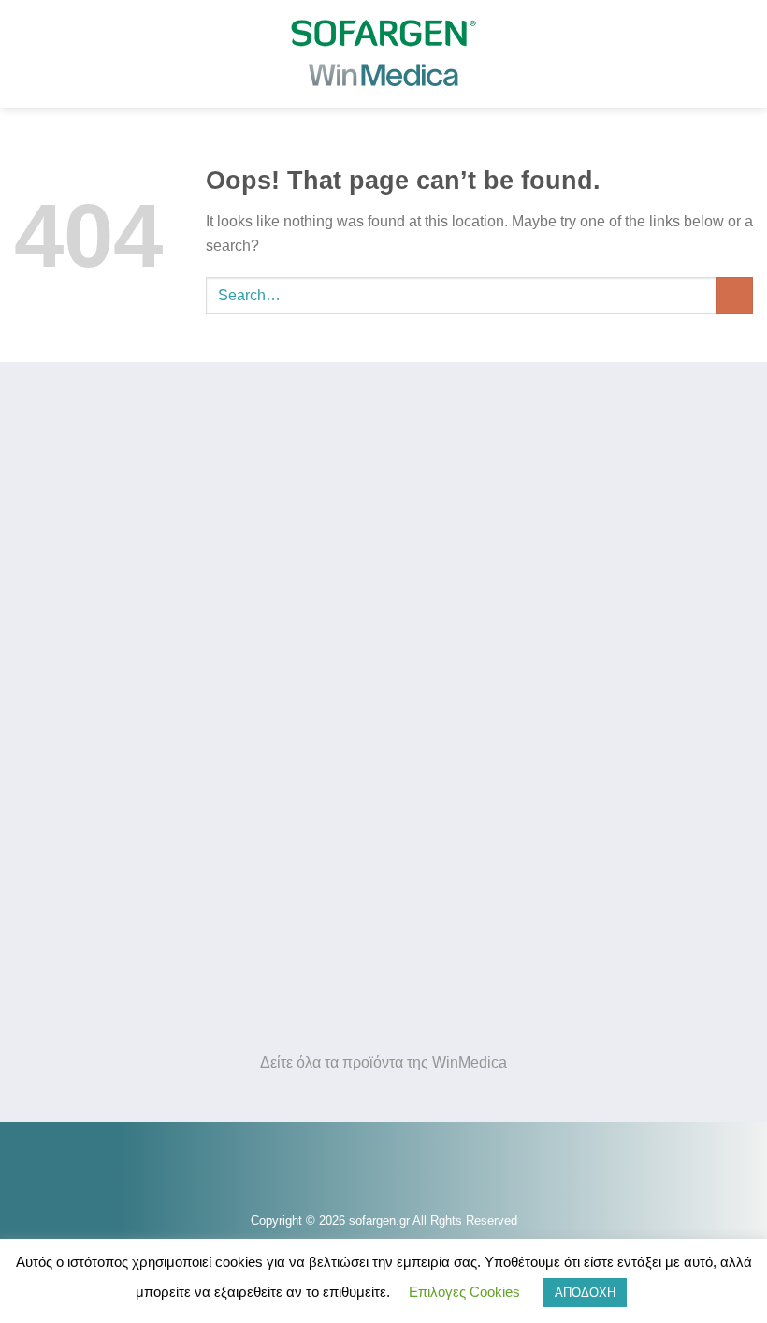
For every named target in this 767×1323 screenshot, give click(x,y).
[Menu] (34, 30)
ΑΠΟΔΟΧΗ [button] (585, 1293)
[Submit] (734, 295)
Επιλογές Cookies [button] (464, 1292)
